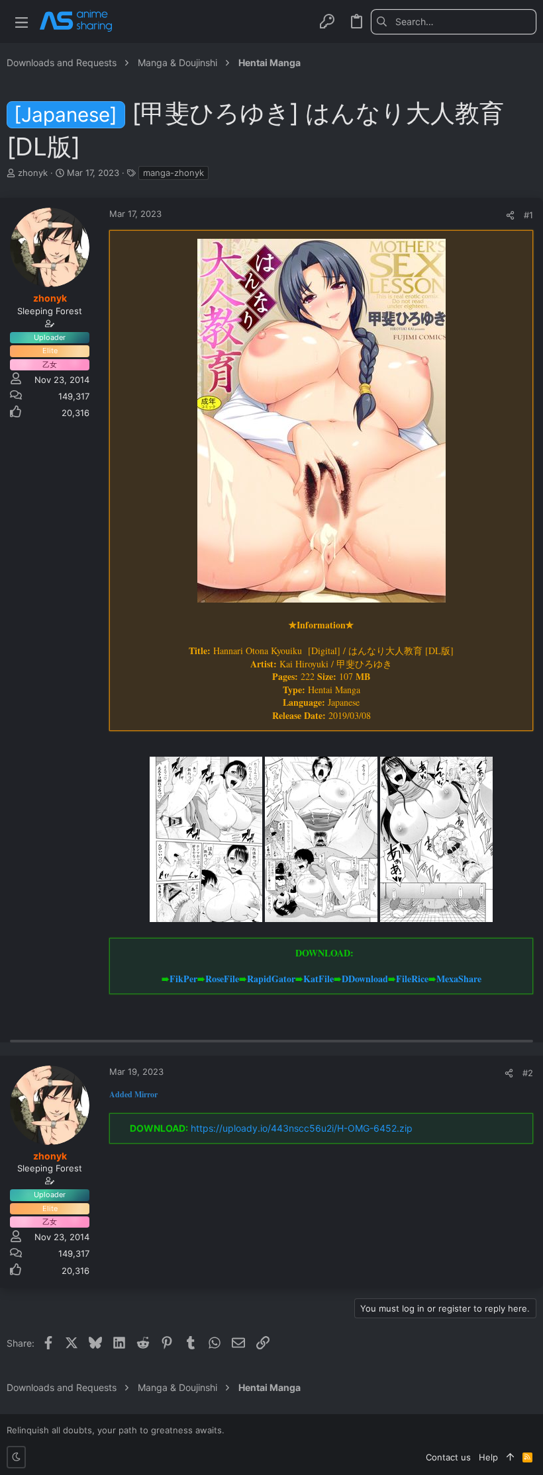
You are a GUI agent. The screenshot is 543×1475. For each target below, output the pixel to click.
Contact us (448, 1457)
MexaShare (458, 979)
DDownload (365, 979)
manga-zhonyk (173, 172)
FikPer (183, 979)
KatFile (318, 979)
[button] (21, 21)
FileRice (412, 979)
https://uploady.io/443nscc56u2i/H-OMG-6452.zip (302, 1128)
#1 (528, 215)
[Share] (510, 215)
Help (488, 1457)
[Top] (510, 1457)
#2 (527, 1073)
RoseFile (222, 979)
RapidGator (271, 979)
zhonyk (33, 172)
